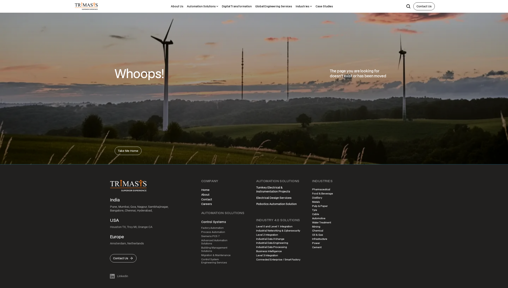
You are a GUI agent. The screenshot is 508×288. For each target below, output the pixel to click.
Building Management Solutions (214, 249)
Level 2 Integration (267, 234)
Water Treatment (321, 222)
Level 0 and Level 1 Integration (274, 226)
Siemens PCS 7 (210, 236)
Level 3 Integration (267, 255)
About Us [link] (177, 6)
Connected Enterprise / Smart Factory (278, 259)
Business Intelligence (269, 251)
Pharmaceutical (321, 189)
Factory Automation (212, 228)
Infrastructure (319, 239)
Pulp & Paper (320, 206)
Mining (316, 226)
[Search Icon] (408, 6)
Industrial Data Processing (271, 247)
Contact (206, 199)
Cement (316, 247)
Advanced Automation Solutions (214, 242)
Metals (316, 202)
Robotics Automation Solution (276, 204)
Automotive (318, 218)
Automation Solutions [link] (201, 6)
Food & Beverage (322, 193)
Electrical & (275, 187)
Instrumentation (267, 191)
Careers (206, 204)
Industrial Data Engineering (272, 243)
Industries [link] (302, 6)
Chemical (317, 230)
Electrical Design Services (274, 198)
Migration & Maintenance (216, 255)
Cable (315, 214)
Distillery (317, 197)
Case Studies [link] (324, 6)
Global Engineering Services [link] (273, 6)
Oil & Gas (317, 234)
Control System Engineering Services (214, 261)
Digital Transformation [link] (237, 6)
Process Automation (213, 232)
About (205, 194)
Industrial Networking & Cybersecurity (278, 230)
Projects (284, 191)
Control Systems (213, 222)
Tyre (314, 210)
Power (316, 243)
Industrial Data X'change (270, 239)
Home (205, 190)
